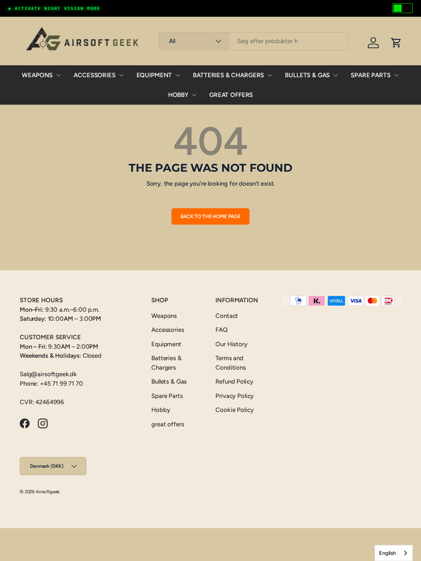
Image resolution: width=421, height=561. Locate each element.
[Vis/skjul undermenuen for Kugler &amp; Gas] (335, 75)
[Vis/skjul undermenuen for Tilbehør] (121, 75)
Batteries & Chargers (228, 75)
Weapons (37, 75)
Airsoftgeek (48, 491)
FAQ (221, 329)
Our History (231, 344)
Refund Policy (234, 381)
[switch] (402, 8)
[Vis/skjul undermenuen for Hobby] (194, 95)
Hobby (178, 95)
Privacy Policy (234, 396)
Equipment (154, 75)
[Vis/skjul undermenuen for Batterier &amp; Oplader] (270, 75)
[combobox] (253, 41)
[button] (396, 43)
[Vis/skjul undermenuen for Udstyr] (178, 75)
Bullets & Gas (307, 75)
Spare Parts (370, 75)
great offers (231, 95)
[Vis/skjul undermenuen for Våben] (58, 75)
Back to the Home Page (210, 216)
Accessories (94, 75)
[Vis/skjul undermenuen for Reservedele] (396, 75)
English (387, 553)
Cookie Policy (234, 410)
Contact (226, 316)
